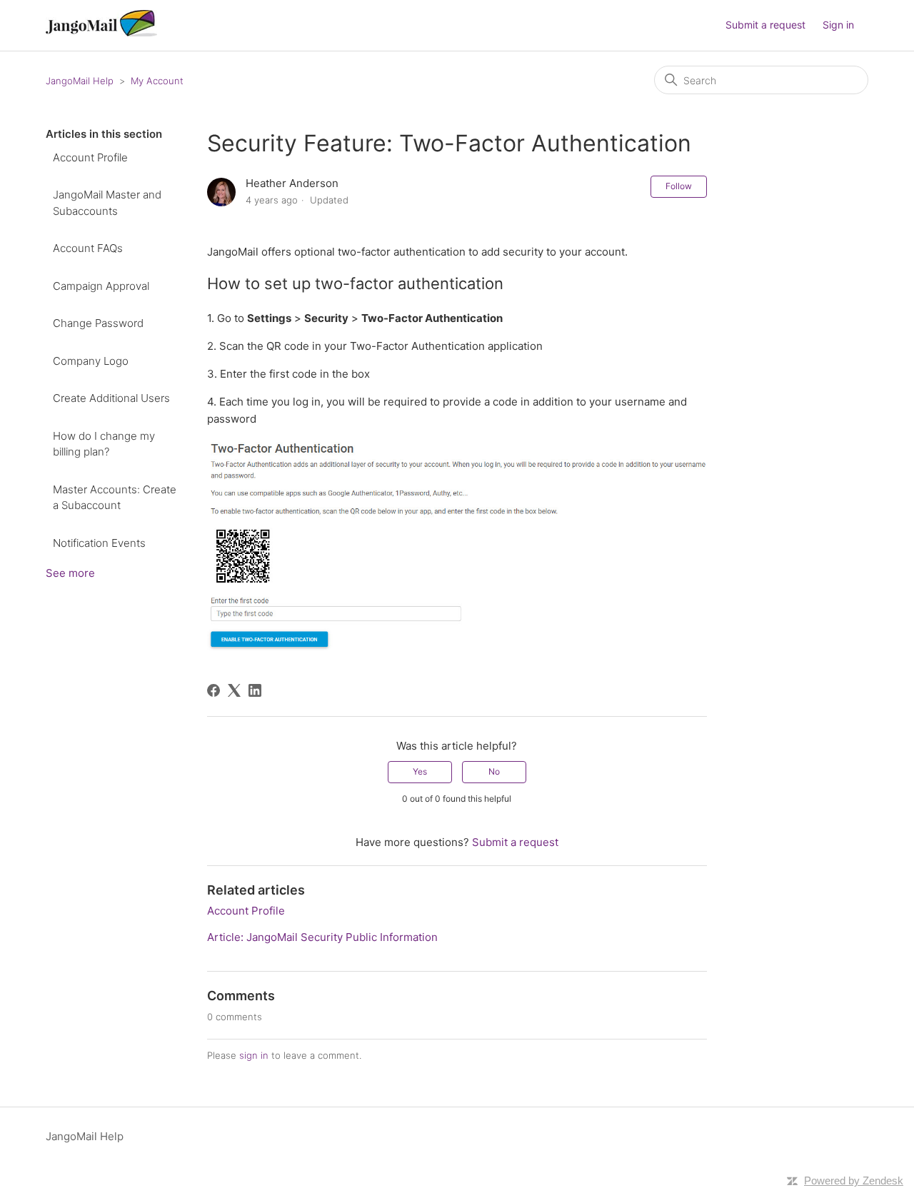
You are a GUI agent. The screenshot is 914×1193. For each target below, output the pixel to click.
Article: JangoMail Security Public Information (322, 937)
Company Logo (91, 361)
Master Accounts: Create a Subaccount (114, 498)
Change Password (98, 323)
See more (70, 573)
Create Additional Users (111, 398)
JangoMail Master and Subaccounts (107, 203)
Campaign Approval (101, 286)
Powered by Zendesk (853, 1180)
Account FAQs (88, 248)
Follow (679, 186)
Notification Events (99, 543)
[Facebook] (213, 690)
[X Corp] (234, 690)
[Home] (101, 32)
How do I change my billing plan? (104, 444)
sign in (253, 1055)
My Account (157, 80)
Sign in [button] (838, 25)
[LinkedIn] (254, 690)
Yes (420, 771)
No (494, 771)
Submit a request (765, 25)
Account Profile (90, 157)
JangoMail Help (80, 80)
